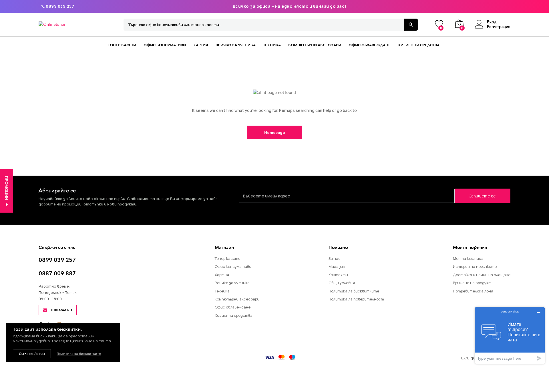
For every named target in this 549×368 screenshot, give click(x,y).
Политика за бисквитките (354, 291)
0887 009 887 (57, 273)
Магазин (337, 266)
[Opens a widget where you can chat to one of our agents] (510, 335)
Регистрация (498, 27)
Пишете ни (60, 309)
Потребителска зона (473, 291)
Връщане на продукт (472, 282)
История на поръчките (475, 266)
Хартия (200, 45)
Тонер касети (122, 45)
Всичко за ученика (236, 45)
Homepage (274, 132)
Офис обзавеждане (370, 45)
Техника (272, 45)
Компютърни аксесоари (314, 45)
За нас (335, 258)
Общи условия (342, 282)
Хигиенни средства (418, 45)
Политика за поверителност (356, 299)
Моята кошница (468, 258)
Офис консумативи (165, 45)
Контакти (338, 274)
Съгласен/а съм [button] (32, 353)
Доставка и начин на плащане (481, 274)
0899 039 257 (59, 6)
